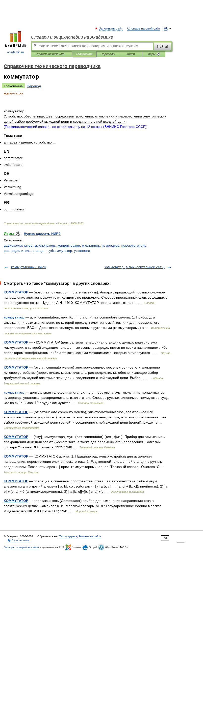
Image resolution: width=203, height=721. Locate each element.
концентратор (69, 245)
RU (166, 28)
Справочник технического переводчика (51, 54)
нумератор (110, 245)
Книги (131, 54)
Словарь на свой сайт (143, 28)
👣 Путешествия (18, 540)
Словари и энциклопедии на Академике (72, 37)
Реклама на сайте (89, 536)
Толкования (84, 54)
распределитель (17, 251)
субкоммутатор (60, 251)
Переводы (108, 54)
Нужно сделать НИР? (42, 234)
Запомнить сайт (111, 28)
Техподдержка (68, 536)
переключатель (133, 245)
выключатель (45, 245)
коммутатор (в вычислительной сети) (134, 267)
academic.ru (15, 52)
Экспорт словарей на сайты (21, 547)
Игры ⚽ (154, 54)
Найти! (162, 46)
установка (82, 251)
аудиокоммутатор (18, 245)
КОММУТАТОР (16, 292)
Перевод (34, 86)
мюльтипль (91, 245)
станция (39, 251)
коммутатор (14, 317)
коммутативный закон (28, 267)
